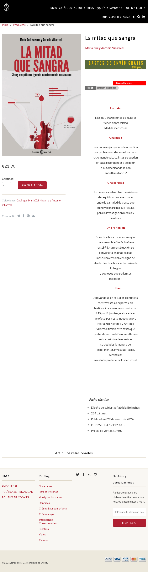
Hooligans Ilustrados (50, 497)
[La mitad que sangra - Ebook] (102, 88)
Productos (19, 24)
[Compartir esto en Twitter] (18, 215)
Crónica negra (47, 514)
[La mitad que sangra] (41, 95)
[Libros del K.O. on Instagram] (95, 474)
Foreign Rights (135, 8)
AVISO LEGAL (9, 486)
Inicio (53, 8)
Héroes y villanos (48, 491)
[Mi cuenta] (133, 17)
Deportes (44, 502)
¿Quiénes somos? (110, 8)
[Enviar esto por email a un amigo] (33, 215)
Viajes (42, 534)
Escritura (44, 528)
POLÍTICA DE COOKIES (15, 497)
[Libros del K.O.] (18, 7)
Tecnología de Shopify (37, 562)
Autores (80, 8)
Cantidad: (8, 178)
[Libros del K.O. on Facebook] (83, 474)
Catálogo (65, 8)
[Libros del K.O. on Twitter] (77, 474)
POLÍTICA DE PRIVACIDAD (17, 491)
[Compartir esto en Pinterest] (28, 215)
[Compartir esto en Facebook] (23, 215)
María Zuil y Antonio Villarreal (104, 48)
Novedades (45, 486)
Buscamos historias (116, 17)
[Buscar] (138, 17)
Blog (90, 8)
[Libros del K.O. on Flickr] (89, 474)
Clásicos (43, 540)
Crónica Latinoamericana (53, 508)
